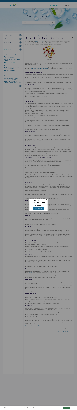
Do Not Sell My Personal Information (55, 408)
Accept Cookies (66, 408)
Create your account (38, 208)
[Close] (75, 408)
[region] (38, 408)
